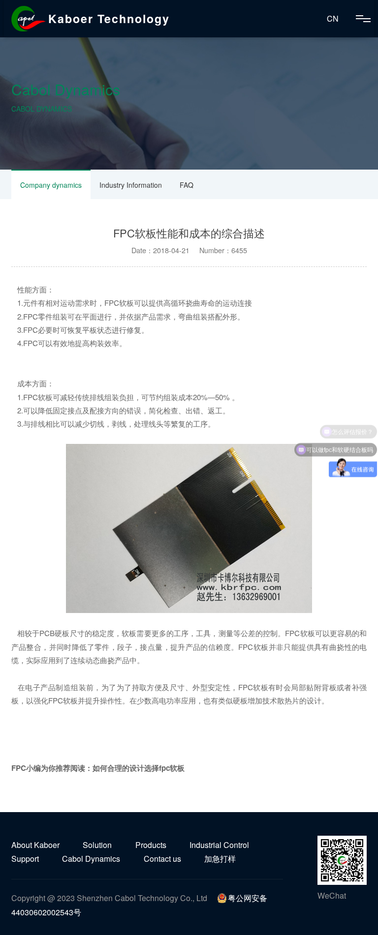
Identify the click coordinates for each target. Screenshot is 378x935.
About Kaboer (35, 844)
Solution (97, 844)
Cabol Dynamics (91, 858)
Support (25, 858)
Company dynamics (51, 185)
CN (333, 18)
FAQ (186, 185)
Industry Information (130, 185)
